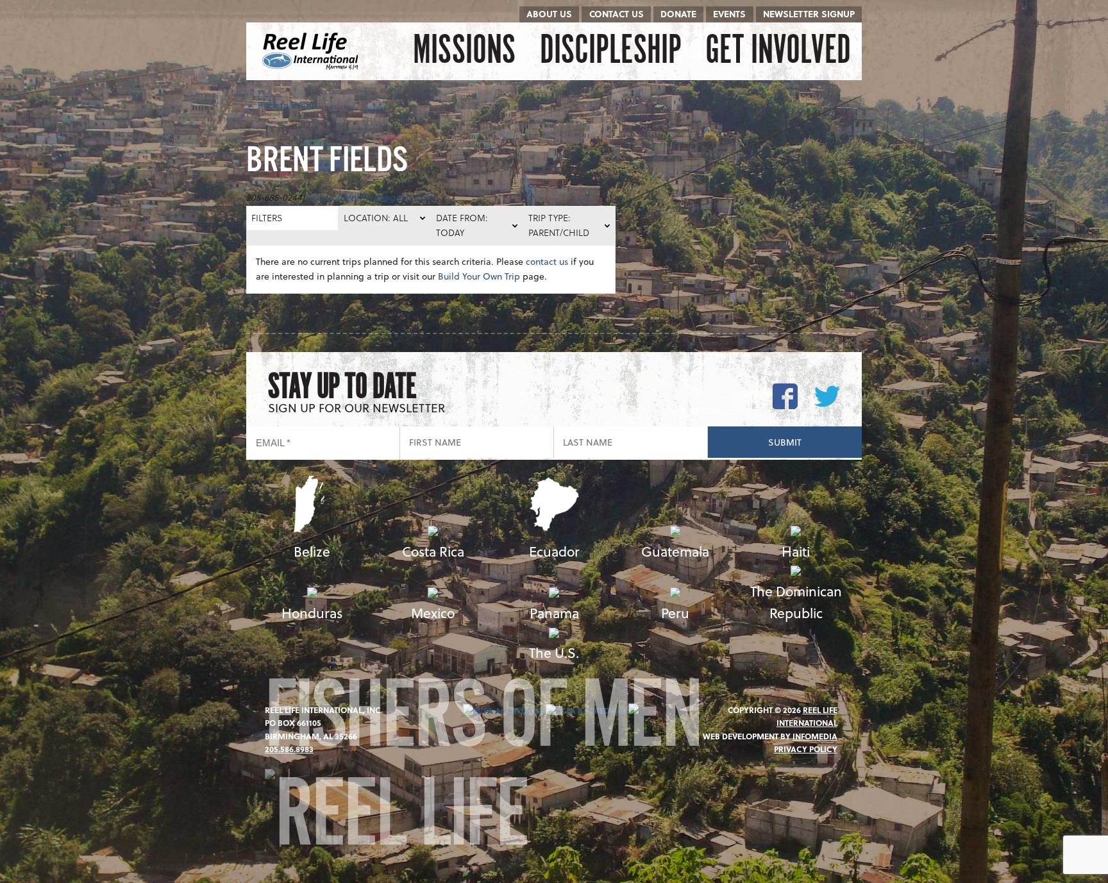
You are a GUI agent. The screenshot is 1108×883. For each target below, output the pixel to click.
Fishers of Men (483, 724)
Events (729, 14)
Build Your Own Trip (479, 276)
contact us (547, 261)
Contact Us (616, 14)
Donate (678, 14)
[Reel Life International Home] (312, 51)
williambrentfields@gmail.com (369, 197)
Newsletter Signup (809, 14)
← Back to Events (282, 105)
